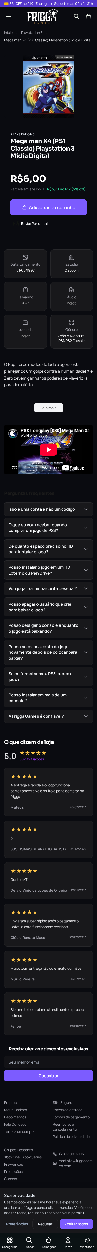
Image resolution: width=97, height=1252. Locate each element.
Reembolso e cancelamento (65, 1127)
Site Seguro (62, 1102)
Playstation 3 (32, 32)
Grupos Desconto (18, 1149)
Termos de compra (19, 1131)
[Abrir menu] (8, 16)
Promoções (13, 1171)
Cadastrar (48, 1076)
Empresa (11, 1102)
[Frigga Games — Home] (42, 16)
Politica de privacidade (71, 1136)
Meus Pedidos (15, 1109)
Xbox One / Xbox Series (23, 1157)
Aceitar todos (76, 1223)
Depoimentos (15, 1117)
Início (8, 32)
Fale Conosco (15, 1124)
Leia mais (49, 407)
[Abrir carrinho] (88, 16)
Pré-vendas (13, 1164)
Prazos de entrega (68, 1109)
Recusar (45, 1223)
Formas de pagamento (71, 1117)
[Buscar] (76, 16)
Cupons (10, 1178)
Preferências (17, 1223)
